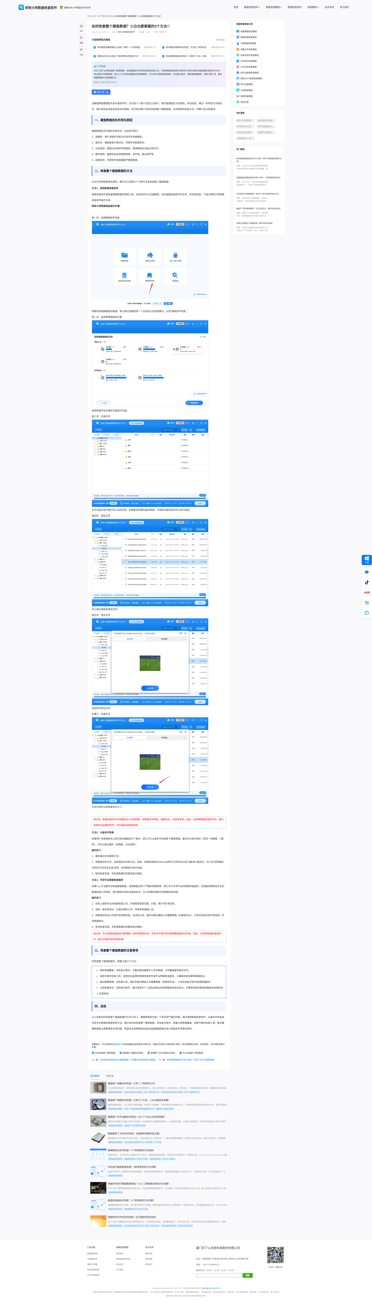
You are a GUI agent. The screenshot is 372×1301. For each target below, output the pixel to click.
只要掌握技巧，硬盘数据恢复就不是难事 (245, 138)
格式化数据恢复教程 (249, 72)
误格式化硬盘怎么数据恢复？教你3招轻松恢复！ (255, 223)
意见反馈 (186, 1296)
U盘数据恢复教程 (248, 43)
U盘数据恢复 (92, 1259)
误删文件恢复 (92, 1264)
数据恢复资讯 (295, 7)
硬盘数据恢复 (92, 1254)
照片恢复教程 (246, 84)
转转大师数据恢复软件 (126, 32)
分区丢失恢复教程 (248, 67)
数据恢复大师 (118, 1044)
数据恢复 (109, 188)
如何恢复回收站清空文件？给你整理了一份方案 (142, 1142)
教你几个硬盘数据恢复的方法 (245, 121)
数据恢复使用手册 (123, 1259)
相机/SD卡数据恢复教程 (251, 78)
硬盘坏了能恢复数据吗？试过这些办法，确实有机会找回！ (259, 209)
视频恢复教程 (246, 96)
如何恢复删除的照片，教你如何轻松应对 (177, 1226)
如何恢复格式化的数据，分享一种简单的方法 (141, 1092)
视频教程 (312, 7)
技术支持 (329, 7)
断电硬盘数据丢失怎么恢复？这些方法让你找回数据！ (191, 1060)
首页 (236, 7)
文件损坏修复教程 (248, 61)
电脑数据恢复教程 (248, 31)
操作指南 (119, 1254)
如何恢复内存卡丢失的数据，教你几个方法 (245, 127)
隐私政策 (148, 1259)
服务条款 (148, 1254)
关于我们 (344, 7)
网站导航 (202, 1296)
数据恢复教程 (273, 7)
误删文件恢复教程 (248, 49)
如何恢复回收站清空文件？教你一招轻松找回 (141, 1226)
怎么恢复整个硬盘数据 (193, 1053)
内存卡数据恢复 (93, 1275)
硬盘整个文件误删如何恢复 (163, 1053)
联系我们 (148, 1264)
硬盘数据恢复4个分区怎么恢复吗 (162, 1159)
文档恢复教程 (246, 90)
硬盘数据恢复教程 (248, 37)
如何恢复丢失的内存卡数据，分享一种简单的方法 (180, 1092)
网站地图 (194, 1296)
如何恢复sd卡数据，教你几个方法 (245, 132)
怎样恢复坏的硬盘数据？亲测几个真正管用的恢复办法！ (258, 194)
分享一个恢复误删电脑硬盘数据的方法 (139, 1109)
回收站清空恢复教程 (249, 55)
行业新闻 (119, 1270)
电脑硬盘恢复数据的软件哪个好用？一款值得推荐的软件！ (259, 178)
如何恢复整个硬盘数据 (105, 1053)
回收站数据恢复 (93, 1270)
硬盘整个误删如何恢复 (133, 1053)
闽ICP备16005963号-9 (211, 1288)
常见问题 (244, 102)
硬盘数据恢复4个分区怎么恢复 (136, 1159)
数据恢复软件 (251, 7)
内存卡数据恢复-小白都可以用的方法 (266, 127)
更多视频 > (221, 40)
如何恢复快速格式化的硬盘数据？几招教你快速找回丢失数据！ (128, 1060)
